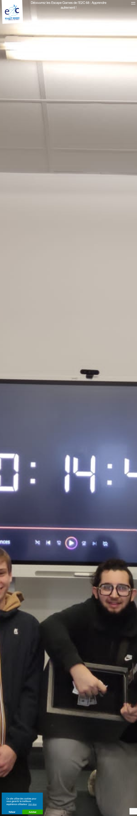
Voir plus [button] (32, 804)
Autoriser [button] (32, 812)
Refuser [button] (12, 812)
